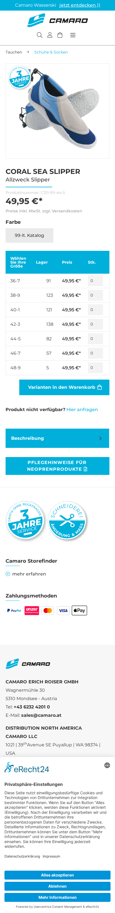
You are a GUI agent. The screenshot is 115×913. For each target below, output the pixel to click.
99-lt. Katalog (29, 235)
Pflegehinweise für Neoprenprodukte (57, 466)
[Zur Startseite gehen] (57, 20)
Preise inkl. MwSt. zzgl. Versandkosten (44, 210)
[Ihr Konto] (50, 36)
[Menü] (73, 35)
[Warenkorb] (60, 36)
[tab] (57, 438)
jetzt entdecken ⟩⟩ (79, 5)
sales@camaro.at (41, 715)
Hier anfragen (82, 409)
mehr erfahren (29, 574)
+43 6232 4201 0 (32, 707)
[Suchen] (39, 36)
